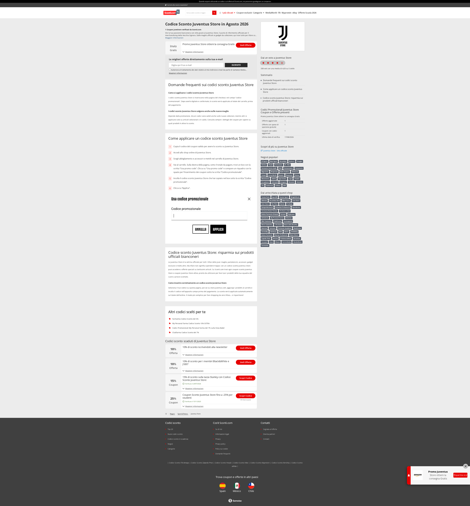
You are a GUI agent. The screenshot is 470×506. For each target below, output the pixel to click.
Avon (271, 242)
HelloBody (294, 231)
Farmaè (283, 214)
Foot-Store (296, 200)
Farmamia (264, 245)
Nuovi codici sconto (175, 434)
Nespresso (274, 172)
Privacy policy (220, 444)
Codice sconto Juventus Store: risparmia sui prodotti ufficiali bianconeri (283, 99)
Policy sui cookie (221, 449)
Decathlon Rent (274, 200)
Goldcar (278, 185)
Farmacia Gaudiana (284, 228)
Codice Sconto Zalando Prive (202, 463)
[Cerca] (214, 13)
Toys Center (282, 178)
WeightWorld (295, 197)
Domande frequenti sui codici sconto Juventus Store (280, 81)
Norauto (291, 182)
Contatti (266, 439)
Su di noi (218, 429)
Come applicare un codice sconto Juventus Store (282, 90)
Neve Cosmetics (266, 225)
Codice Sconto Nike (240, 463)
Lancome (272, 228)
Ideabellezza (297, 242)
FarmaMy (264, 231)
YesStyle (290, 204)
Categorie (258, 12)
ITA (279, 12)
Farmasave (278, 165)
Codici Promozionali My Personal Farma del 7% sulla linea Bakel (198, 328)
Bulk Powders (284, 172)
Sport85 (274, 197)
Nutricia (264, 228)
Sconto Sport (284, 197)
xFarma (275, 238)
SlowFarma (297, 228)
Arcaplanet (265, 182)
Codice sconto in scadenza (178, 439)
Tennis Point (265, 197)
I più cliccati (228, 12)
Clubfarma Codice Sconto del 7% (185, 332)
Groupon (283, 182)
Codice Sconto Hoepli (223, 463)
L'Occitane (278, 225)
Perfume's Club (285, 211)
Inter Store (265, 204)
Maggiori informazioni (174, 38)
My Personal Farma (277, 218)
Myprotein (286, 12)
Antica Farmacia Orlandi (269, 214)
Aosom (281, 175)
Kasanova (289, 175)
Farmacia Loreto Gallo (268, 168)
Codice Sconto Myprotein (260, 463)
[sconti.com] (166, 414)
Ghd (280, 168)
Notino (263, 165)
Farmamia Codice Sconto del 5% (185, 319)
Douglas (299, 161)
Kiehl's (286, 231)
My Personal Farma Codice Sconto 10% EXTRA (191, 323)
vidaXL (274, 178)
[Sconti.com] (171, 12)
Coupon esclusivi (244, 12)
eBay (294, 12)
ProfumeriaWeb (285, 238)
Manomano (265, 178)
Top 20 (170, 429)
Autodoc (299, 182)
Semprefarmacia (267, 207)
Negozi (170, 444)
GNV (284, 185)
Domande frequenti (222, 453)
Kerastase (297, 238)
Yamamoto (299, 168)
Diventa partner (269, 434)
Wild (280, 231)
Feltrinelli (274, 182)
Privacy (218, 439)
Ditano (277, 242)
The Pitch (274, 204)
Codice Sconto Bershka (280, 463)
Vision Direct (294, 235)
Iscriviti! (236, 65)
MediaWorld (271, 12)
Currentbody (286, 242)
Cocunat (264, 242)
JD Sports (264, 161)
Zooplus (297, 178)
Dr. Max (287, 165)
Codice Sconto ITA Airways (179, 463)
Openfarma (296, 207)
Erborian (289, 218)
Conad (263, 175)
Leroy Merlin (272, 175)
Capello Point (265, 238)
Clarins (282, 204)
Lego (290, 178)
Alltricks (264, 200)
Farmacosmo (288, 168)
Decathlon (283, 161)
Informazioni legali (222, 434)
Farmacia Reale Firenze (269, 211)
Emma (297, 175)
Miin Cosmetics (266, 221)
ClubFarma (277, 221)
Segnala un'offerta (270, 429)
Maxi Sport (273, 161)
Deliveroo (295, 172)
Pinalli (271, 165)
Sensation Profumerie (282, 207)
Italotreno (269, 185)
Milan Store (286, 200)
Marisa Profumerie (281, 235)
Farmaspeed (288, 221)
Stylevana (291, 214)
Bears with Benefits (290, 225)
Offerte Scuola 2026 (307, 12)
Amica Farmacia (266, 235)
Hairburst (273, 231)
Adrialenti (264, 218)
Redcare (292, 161)
